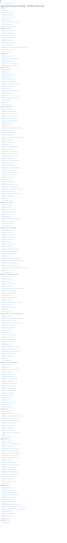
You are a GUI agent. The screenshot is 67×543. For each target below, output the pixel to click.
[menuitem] (0, 2)
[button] (0, 0)
